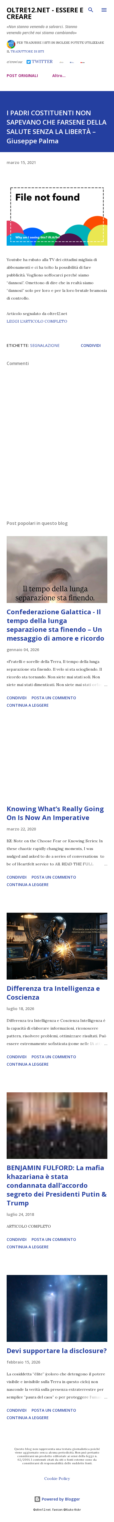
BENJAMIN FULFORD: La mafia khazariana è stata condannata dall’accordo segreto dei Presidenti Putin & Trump (57, 1185)
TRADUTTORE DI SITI (27, 51)
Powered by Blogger (60, 1499)
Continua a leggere (28, 705)
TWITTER (42, 61)
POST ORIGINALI (22, 75)
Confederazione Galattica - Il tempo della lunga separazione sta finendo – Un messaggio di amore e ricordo (55, 625)
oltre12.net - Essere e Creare (45, 13)
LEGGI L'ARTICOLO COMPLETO (37, 321)
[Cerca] (90, 10)
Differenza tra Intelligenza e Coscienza (53, 993)
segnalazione (44, 345)
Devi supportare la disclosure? (57, 1350)
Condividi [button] (91, 345)
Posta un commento (54, 697)
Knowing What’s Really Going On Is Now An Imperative (55, 813)
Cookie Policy (57, 1478)
